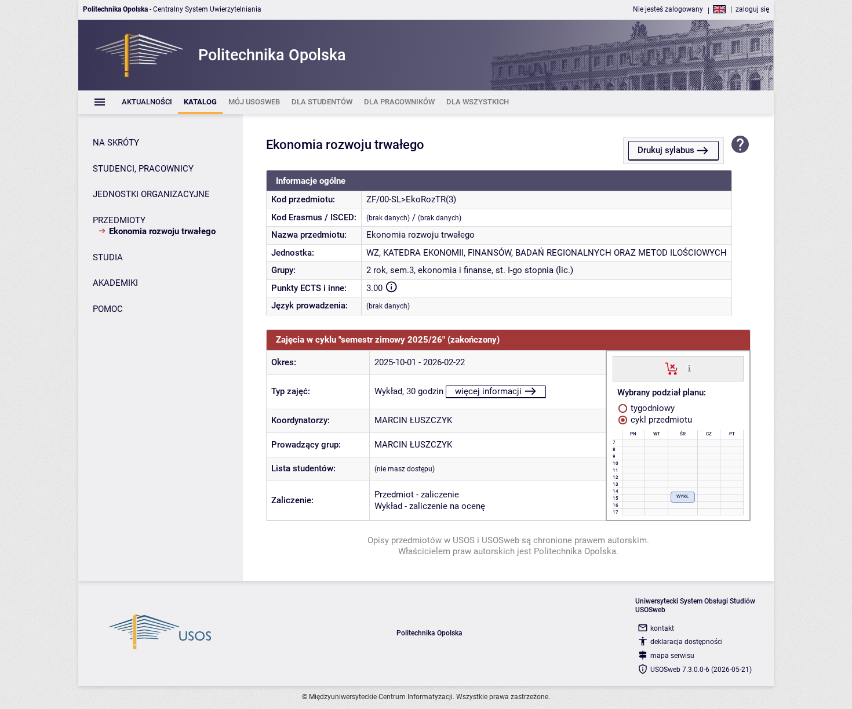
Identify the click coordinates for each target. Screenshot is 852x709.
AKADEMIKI (115, 283)
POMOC (108, 309)
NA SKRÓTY (116, 142)
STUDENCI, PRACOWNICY (143, 168)
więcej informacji (488, 391)
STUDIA (108, 257)
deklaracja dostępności (686, 642)
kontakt (662, 628)
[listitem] (147, 102)
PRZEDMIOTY (119, 220)
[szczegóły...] (689, 368)
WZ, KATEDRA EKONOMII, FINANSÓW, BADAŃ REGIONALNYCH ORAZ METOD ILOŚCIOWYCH (546, 253)
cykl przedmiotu (660, 420)
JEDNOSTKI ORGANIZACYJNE (151, 194)
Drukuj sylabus (666, 150)
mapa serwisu (672, 656)
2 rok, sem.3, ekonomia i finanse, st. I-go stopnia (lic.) (469, 270)
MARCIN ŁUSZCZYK (413, 420)
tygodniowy (651, 408)
